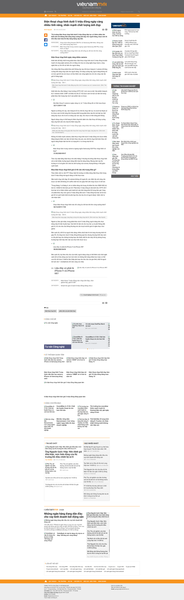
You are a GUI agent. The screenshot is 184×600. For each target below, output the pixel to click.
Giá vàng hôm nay (51, 566)
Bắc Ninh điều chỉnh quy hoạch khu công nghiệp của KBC (129, 143)
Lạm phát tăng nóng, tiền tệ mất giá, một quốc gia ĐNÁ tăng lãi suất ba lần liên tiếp (131, 64)
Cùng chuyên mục (53, 403)
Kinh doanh (102, 15)
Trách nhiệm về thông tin (50, 597)
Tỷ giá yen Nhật (130, 566)
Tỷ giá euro (111, 566)
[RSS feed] (55, 11)
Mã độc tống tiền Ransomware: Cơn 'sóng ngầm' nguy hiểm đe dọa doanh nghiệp (66, 422)
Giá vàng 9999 (63, 566)
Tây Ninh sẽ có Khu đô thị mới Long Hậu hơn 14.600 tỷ (61, 478)
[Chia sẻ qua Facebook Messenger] (45, 44)
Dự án (70, 15)
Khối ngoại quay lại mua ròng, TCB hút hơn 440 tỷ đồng (132, 31)
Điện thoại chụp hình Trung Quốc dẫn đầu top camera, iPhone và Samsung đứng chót (53, 375)
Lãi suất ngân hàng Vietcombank (114, 571)
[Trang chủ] (46, 16)
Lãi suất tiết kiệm (89, 569)
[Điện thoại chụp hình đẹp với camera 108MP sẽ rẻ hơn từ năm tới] (76, 362)
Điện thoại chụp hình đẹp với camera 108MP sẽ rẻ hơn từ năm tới (76, 374)
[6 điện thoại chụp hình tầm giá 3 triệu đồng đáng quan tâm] (64, 382)
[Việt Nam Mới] (92, 5)
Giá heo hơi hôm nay (100, 566)
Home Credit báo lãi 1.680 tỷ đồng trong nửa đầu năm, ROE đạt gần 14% (131, 43)
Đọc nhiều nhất (92, 443)
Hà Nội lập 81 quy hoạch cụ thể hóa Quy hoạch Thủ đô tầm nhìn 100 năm (96, 449)
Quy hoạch (52, 15)
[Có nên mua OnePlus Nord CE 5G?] (78, 325)
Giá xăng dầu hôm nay (76, 566)
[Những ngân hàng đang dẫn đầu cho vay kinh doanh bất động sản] (64, 521)
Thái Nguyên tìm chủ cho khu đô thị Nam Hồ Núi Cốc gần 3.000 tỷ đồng (97, 546)
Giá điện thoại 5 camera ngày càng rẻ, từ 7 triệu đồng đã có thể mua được (79, 103)
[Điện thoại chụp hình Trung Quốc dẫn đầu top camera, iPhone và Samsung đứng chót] (54, 362)
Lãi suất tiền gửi (100, 569)
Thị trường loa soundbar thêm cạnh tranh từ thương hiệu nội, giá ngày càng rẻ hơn (99, 409)
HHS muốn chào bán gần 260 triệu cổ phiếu (131, 73)
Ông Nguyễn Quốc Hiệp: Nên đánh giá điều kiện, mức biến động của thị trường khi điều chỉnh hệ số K (63, 454)
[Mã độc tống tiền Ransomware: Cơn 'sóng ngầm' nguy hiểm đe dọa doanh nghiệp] (50, 424)
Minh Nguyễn (48, 29)
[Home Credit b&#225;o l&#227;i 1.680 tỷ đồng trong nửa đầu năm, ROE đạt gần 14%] (118, 44)
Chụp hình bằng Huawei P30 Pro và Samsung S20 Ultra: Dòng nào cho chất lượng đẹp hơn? (81, 43)
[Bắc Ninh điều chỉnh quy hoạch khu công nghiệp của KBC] (116, 146)
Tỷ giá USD (120, 566)
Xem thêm (134, 176)
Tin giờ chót (51, 443)
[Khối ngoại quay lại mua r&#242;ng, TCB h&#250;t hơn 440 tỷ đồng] (118, 33)
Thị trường (62, 15)
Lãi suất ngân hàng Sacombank (55, 571)
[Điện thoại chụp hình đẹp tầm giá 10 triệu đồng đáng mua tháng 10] (99, 362)
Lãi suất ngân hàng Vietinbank (93, 571)
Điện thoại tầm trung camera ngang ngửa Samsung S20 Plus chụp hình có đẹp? (81, 47)
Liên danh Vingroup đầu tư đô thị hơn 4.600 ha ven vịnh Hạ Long (129, 91)
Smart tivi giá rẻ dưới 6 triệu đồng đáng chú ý (76, 286)
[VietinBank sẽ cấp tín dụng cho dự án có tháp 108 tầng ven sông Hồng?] (50, 537)
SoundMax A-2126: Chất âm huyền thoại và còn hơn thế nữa (95, 339)
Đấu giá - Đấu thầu (90, 15)
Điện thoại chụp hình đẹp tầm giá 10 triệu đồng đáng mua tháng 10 (99, 374)
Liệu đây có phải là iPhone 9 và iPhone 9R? (68, 247)
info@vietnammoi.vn (53, 596)
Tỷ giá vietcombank (52, 569)
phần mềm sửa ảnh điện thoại (67, 311)
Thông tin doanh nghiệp (124, 86)
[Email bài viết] (105, 29)
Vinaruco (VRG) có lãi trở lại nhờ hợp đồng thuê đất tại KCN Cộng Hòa (129, 108)
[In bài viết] (102, 29)
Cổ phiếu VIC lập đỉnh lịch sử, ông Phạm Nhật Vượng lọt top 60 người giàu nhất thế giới (131, 54)
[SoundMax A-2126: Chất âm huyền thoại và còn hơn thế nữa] (78, 339)
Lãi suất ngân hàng (76, 569)
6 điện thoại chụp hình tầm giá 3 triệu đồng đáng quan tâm (64, 397)
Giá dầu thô (88, 566)
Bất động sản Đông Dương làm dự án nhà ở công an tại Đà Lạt (97, 552)
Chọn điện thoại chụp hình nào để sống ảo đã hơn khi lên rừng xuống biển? (81, 51)
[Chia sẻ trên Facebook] (45, 40)
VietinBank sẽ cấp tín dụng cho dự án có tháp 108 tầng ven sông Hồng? (70, 534)
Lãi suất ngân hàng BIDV (74, 571)
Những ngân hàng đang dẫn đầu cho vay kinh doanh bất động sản (64, 515)
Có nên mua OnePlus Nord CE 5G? (95, 325)
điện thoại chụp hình (50, 311)
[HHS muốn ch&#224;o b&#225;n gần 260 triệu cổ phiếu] (118, 75)
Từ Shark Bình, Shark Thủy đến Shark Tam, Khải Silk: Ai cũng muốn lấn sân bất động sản (130, 125)
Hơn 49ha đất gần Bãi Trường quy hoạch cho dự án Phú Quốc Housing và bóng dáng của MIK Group (129, 157)
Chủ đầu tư (78, 15)
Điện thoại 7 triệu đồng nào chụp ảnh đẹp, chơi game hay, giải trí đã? (77, 281)
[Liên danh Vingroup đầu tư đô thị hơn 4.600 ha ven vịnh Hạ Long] (116, 96)
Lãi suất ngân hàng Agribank (115, 569)
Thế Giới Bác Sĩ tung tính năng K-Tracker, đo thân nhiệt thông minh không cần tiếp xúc (99, 422)
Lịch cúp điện (64, 569)
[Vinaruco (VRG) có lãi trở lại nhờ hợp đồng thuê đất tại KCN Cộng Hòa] (116, 113)
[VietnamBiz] (119, 25)
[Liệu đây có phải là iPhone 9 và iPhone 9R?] (92, 271)
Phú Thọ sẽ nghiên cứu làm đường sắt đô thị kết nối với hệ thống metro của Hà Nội (70, 466)
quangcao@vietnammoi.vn (122, 589)
